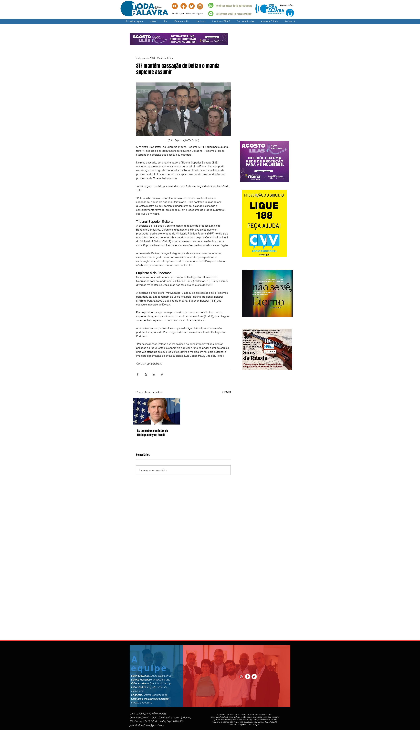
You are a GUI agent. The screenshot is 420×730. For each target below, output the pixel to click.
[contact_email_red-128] (241, 676)
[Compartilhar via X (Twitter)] (145, 374)
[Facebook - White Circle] (247, 676)
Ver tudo (226, 391)
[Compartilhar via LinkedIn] (153, 374)
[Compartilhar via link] (161, 374)
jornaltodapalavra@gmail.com (147, 725)
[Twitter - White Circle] (254, 676)
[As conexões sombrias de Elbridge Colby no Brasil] (156, 411)
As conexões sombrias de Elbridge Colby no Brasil (152, 433)
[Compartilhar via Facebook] (137, 374)
